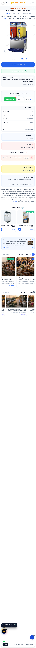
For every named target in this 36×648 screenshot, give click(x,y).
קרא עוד (5, 18)
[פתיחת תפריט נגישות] (32, 637)
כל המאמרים (6, 254)
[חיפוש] (29, 2)
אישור (5, 644)
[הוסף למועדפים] (4, 51)
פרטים (15, 644)
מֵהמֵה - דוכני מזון (18, 3)
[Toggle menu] (33, 2)
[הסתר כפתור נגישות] (34, 635)
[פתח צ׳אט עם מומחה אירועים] (4, 631)
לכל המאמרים (6, 292)
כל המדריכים (17, 163)
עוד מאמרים (5, 247)
